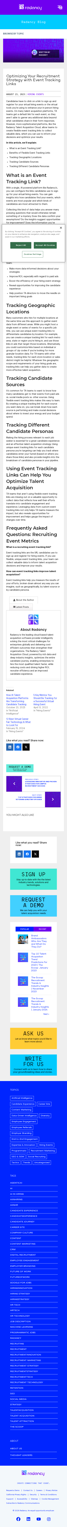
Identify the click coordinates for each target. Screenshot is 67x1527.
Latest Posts (22, 607)
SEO (12, 1394)
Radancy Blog (33, 22)
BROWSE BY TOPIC (13, 34)
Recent (42, 929)
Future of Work (20, 1271)
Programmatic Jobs (23, 1333)
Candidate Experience (23, 1104)
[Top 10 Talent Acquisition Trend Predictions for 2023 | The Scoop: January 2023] (23, 958)
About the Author (24, 600)
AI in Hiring (17, 1194)
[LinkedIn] (9, 747)
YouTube (38, 1519)
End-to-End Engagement (25, 1139)
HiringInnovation (21, 1288)
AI (11, 1188)
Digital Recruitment (23, 1255)
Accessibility (22, 1499)
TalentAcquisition (22, 1410)
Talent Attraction (22, 1421)
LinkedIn (28, 1519)
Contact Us (27, 1490)
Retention (16, 1388)
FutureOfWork (20, 1277)
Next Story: (29, 797)
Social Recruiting (36, 1156)
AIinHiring (16, 1199)
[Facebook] (18, 747)
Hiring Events (36, 94)
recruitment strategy (24, 1366)
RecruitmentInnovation (25, 1355)
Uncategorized (42, 1162)
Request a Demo (13, 1490)
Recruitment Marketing (43, 1150)
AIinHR (14, 1205)
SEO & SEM (18, 1156)
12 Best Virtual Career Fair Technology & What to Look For (18, 722)
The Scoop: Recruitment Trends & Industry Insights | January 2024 (40, 1004)
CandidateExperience (23, 1216)
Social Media (18, 1399)
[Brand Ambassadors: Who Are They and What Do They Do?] (23, 939)
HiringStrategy (19, 1299)
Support (9, 1499)
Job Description (20, 1321)
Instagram (48, 1519)
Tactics (15, 1162)
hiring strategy (20, 1294)
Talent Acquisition (22, 1416)
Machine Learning (21, 1327)
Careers (39, 1490)
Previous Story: (41, 783)
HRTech (14, 1310)
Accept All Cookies (45, 245)
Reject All (21, 245)
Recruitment (18, 1349)
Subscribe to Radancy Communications (22, 1503)
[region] (33, 243)
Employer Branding (21, 1133)
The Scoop (17, 1427)
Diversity (45, 1115)
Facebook (18, 1519)
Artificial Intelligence (22, 1098)
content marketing (22, 1244)
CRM (12, 1249)
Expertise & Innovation (23, 1145)
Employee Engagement (24, 1121)
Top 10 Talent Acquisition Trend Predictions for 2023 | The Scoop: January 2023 (39, 962)
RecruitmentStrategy (24, 1371)
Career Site (44, 1104)
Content (15, 1238)
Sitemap (34, 1499)
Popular (24, 929)
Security (33, 1494)
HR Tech (15, 1305)
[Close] (60, 227)
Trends (26, 1162)
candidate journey (22, 1222)
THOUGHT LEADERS (21, 1455)
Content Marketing (21, 1109)
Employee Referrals (22, 1127)
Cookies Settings (32, 254)
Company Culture (21, 1233)
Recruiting (17, 1344)
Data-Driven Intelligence (24, 1115)
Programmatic (19, 1150)
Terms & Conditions (48, 1494)
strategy (16, 1405)
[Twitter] (26, 747)
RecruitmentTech (21, 1377)
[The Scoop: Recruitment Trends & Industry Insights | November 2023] (23, 981)
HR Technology (20, 1316)
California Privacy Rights (16, 1494)
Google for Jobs (20, 1283)
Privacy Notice (51, 1490)
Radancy (43, 55)
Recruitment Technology (26, 1382)
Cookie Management (50, 1499)
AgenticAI (16, 1183)
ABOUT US (16, 1448)
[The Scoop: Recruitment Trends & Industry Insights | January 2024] (23, 1002)
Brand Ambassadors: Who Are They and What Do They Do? (39, 941)
